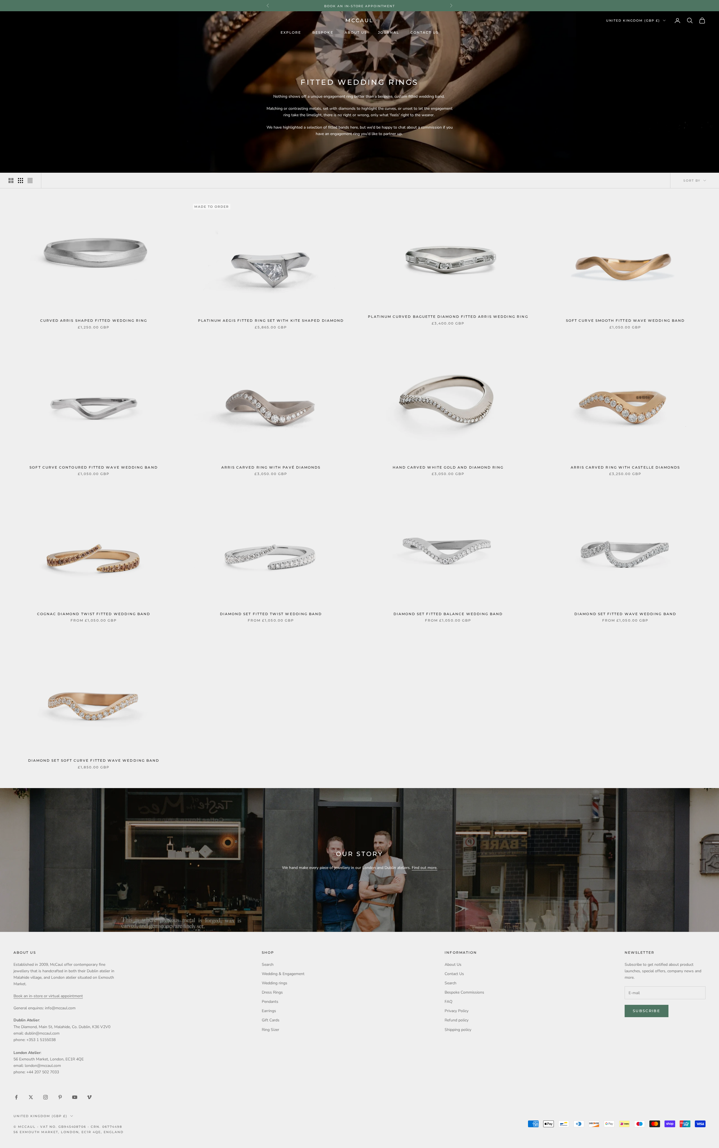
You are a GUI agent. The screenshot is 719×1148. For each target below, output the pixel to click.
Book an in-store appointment (359, 6)
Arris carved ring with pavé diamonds (271, 467)
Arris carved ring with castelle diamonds (625, 467)
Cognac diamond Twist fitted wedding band (94, 614)
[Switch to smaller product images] (20, 180)
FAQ (448, 1001)
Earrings (269, 1011)
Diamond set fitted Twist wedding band (271, 614)
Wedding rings (274, 983)
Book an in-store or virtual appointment (48, 996)
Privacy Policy (456, 1011)
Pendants (270, 1001)
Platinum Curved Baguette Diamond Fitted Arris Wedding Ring (448, 317)
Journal (388, 33)
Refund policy (456, 1020)
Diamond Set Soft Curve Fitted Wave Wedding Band (93, 761)
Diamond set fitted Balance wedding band (448, 614)
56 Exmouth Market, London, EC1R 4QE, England (68, 1132)
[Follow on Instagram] (45, 1097)
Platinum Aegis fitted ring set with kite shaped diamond (271, 321)
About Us (356, 33)
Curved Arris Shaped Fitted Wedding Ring (93, 321)
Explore (291, 33)
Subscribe (646, 1010)
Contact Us (424, 33)
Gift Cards (270, 1020)
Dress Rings (272, 992)
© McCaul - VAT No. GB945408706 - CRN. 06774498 (67, 1127)
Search (268, 964)
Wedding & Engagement (283, 973)
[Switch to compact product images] (30, 180)
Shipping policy (458, 1029)
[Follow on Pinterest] (60, 1097)
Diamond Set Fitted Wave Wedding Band (625, 614)
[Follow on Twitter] (31, 1097)
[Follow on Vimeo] (89, 1097)
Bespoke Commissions (464, 992)
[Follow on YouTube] (75, 1097)
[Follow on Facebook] (16, 1097)
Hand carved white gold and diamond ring (448, 467)
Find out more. (424, 867)
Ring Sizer (270, 1029)
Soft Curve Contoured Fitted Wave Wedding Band (93, 467)
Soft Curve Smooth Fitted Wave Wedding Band (625, 321)
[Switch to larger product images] (10, 180)
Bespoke (322, 33)
